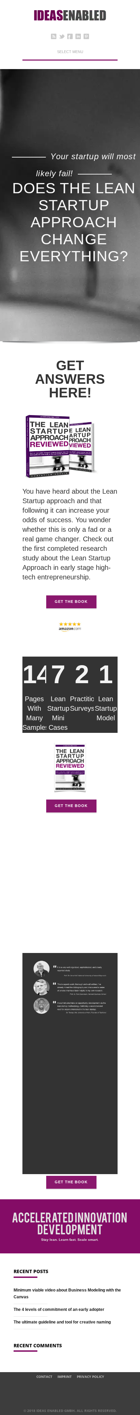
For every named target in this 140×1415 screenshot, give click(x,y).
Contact (44, 1376)
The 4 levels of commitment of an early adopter (59, 1309)
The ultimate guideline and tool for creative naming (62, 1322)
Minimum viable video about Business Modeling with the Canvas (67, 1293)
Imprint (64, 1376)
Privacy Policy (90, 1376)
